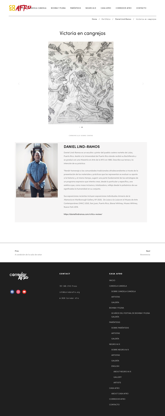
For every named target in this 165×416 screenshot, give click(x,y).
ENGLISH (115, 366)
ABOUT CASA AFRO (120, 393)
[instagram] (18, 291)
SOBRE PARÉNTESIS (120, 327)
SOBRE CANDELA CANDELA (123, 291)
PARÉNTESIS (75, 8)
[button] (79, 127)
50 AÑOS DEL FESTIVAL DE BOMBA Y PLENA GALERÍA (130, 315)
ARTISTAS (115, 296)
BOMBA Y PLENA (58, 8)
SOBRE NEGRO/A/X (120, 349)
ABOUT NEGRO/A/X (122, 371)
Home (94, 19)
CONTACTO (141, 8)
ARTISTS (117, 382)
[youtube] (24, 291)
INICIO (112, 280)
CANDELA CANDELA (37, 8)
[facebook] (12, 291)
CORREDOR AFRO (124, 8)
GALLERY (118, 377)
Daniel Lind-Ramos (123, 19)
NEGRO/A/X (91, 8)
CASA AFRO (106, 8)
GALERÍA (115, 302)
